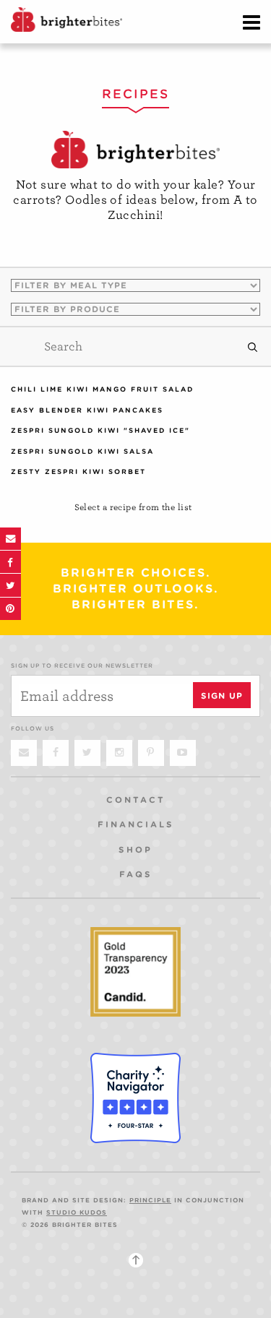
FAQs (135, 874)
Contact (135, 800)
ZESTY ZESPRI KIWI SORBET (78, 471)
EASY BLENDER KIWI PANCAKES (87, 410)
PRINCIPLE (150, 1200)
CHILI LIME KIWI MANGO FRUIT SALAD (102, 389)
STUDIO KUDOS (76, 1212)
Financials (136, 824)
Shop (135, 850)
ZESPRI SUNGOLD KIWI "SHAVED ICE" (100, 430)
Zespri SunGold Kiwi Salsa (82, 451)
